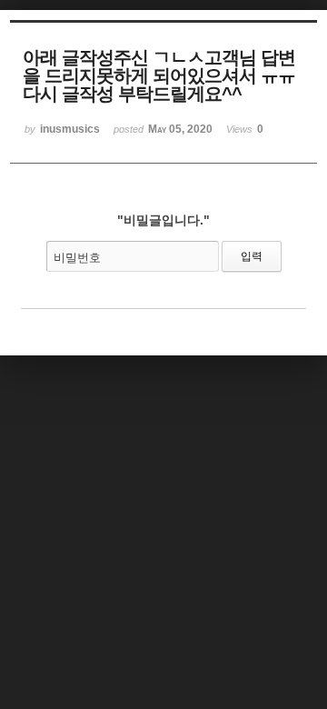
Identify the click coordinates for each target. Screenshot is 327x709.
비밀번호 (77, 258)
